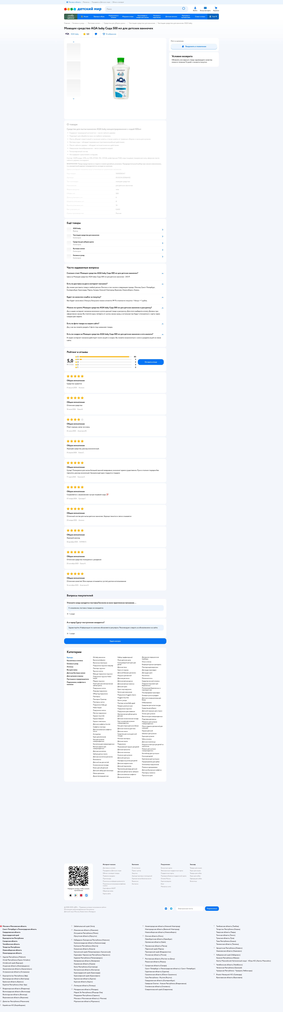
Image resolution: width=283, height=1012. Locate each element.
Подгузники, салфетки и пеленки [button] (76, 683)
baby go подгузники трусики (103, 674)
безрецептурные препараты (151, 664)
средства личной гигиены (151, 681)
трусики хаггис (98, 671)
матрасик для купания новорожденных (149, 723)
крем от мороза (123, 670)
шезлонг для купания (149, 733)
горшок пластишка (99, 721)
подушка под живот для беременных (150, 684)
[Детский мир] (82, 9)
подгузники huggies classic (127, 695)
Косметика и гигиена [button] (75, 660)
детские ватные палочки (126, 684)
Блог (162, 884)
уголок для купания (148, 714)
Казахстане (84, 912)
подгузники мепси (99, 710)
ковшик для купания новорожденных (149, 750)
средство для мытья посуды (151, 705)
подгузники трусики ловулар (103, 666)
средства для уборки (149, 708)
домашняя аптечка (124, 777)
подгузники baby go (100, 705)
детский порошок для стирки (152, 711)
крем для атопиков (99, 737)
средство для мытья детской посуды (127, 735)
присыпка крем (147, 775)
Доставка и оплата (109, 868)
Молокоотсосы (147, 678)
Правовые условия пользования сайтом (92, 907)
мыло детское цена (124, 660)
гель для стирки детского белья (128, 726)
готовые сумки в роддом (150, 695)
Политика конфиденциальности (114, 881)
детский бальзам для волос (127, 673)
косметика (145, 675)
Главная (67, 23)
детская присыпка (124, 749)
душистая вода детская (100, 776)
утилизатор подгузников (150, 764)
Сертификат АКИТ (109, 888)
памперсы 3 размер (99, 699)
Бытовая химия (94, 23)
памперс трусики (99, 668)
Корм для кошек (195, 871)
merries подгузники (99, 713)
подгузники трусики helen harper (102, 677)
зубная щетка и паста (100, 754)
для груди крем (147, 673)
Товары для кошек (196, 868)
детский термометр (124, 766)
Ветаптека (193, 881)
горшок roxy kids (98, 716)
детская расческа (123, 678)
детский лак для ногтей (101, 762)
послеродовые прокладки (151, 693)
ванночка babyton (99, 660)
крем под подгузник (124, 689)
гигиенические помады (101, 765)
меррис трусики (98, 681)
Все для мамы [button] (72, 670)
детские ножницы (124, 752)
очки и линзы (146, 662)
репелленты (97, 759)
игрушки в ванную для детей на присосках (152, 745)
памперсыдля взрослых (150, 667)
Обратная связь (108, 891)
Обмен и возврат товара (111, 873)
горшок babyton (98, 719)
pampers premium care (125, 706)
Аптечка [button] (70, 667)
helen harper (97, 708)
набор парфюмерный (125, 657)
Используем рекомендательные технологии (79, 909)
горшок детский (147, 731)
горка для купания (148, 736)
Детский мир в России (71, 912)
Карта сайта (107, 894)
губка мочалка (146, 739)
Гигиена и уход (78, 23)
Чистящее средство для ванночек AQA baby (175, 23)
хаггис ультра (122, 700)
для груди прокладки (149, 670)
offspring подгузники (100, 694)
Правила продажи (109, 876)
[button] (213, 16)
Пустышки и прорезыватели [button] (78, 679)
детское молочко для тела (126, 729)
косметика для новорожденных (103, 744)
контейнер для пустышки (150, 753)
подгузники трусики (125, 709)
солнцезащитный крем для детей (127, 663)
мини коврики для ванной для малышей (152, 727)
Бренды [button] (70, 657)
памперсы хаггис (99, 702)
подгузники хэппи (99, 688)
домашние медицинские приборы (150, 658)
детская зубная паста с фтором (128, 772)
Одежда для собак (196, 879)
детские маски (123, 731)
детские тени (122, 667)
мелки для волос (98, 773)
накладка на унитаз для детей (127, 761)
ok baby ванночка (99, 657)
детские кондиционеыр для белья (151, 699)
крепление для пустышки (150, 759)
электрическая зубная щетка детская (127, 715)
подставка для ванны (149, 719)
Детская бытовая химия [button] (76, 673)
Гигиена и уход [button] (72, 664)
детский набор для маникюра (103, 770)
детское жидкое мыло (125, 763)
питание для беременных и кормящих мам (151, 689)
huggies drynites (123, 698)
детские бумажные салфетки (152, 770)
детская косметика (99, 751)
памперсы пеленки (148, 773)
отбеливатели (147, 703)
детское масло (123, 741)
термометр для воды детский (127, 769)
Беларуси (92, 912)
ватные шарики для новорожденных (99, 747)
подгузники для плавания (126, 711)
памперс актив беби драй (126, 703)
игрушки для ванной (125, 675)
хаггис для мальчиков (125, 692)
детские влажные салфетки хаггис (102, 730)
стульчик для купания (125, 755)
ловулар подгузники (100, 691)
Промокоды (107, 879)
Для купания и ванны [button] (75, 676)
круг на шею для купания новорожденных (126, 722)
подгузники (122, 744)
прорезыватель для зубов (150, 762)
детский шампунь (124, 758)
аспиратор (97, 734)
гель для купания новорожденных (98, 740)
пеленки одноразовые (149, 767)
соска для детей (147, 756)
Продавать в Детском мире (112, 871)
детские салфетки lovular (101, 724)
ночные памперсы (124, 738)
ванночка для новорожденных (152, 716)
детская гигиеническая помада (128, 719)
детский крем (122, 687)
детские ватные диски (125, 681)
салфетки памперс (99, 727)
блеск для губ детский (100, 768)
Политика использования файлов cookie (114, 885)
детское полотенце (148, 742)
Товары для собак (196, 873)
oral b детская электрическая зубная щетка (103, 684)
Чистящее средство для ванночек (142, 23)
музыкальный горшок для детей (128, 747)
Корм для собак (195, 876)
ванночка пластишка (100, 663)
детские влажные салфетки (127, 774)
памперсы (96, 696)
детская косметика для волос (103, 757)
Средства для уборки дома (114, 23)
